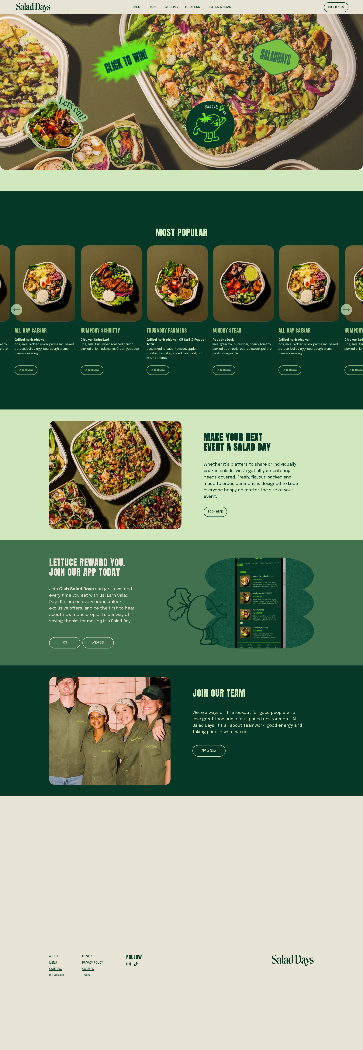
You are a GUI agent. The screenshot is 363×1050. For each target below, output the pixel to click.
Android (98, 642)
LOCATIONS (192, 7)
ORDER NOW (336, 7)
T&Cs (86, 975)
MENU (153, 7)
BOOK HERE (215, 511)
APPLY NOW (209, 750)
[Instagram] (128, 964)
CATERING (171, 7)
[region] (181, 309)
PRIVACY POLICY (92, 962)
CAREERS (88, 969)
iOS (65, 642)
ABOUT (137, 7)
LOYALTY (87, 956)
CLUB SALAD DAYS (219, 7)
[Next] (346, 309)
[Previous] (16, 309)
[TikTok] (135, 964)
